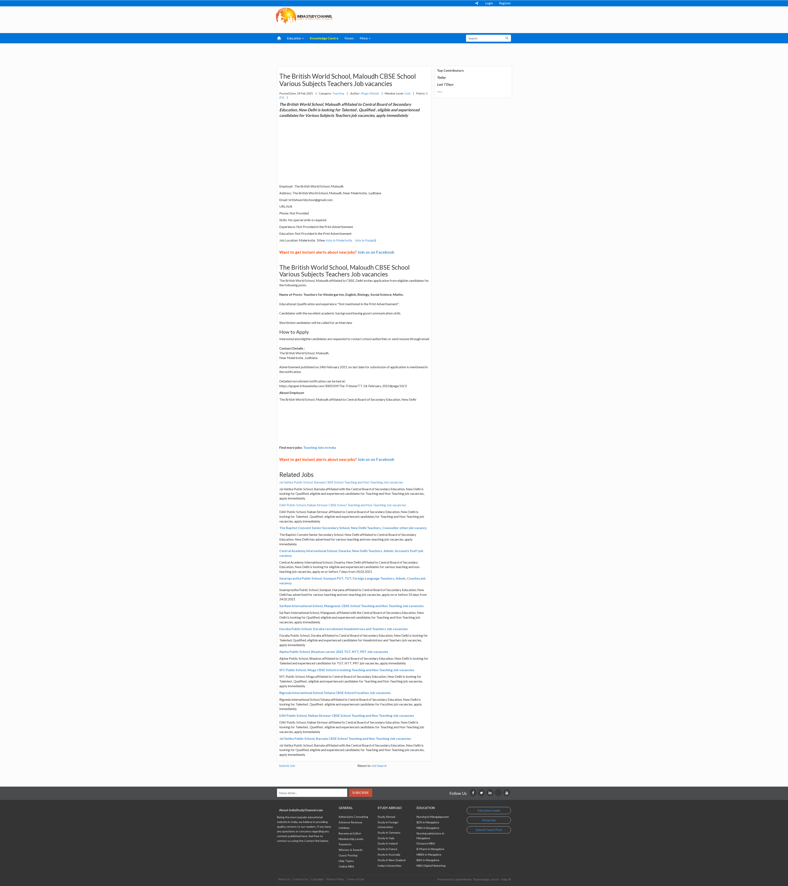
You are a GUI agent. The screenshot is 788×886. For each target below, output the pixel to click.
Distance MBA (426, 843)
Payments (345, 844)
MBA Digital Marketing (431, 865)
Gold (407, 93)
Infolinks (344, 828)
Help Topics (346, 861)
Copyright (317, 879)
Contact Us (300, 879)
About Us (284, 879)
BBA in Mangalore (428, 860)
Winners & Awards (351, 849)
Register (505, 3)
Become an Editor (350, 833)
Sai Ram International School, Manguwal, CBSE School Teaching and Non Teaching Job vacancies (351, 606)
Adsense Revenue (350, 822)
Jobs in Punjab (365, 240)
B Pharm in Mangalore (430, 849)
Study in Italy (386, 838)
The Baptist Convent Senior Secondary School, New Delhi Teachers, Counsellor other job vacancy (353, 528)
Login (489, 3)
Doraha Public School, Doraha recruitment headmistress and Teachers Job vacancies (343, 629)
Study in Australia (389, 854)
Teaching (338, 93)
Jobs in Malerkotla (339, 240)
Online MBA (346, 866)
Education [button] (294, 38)
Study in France (387, 849)
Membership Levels (351, 839)
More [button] (364, 38)
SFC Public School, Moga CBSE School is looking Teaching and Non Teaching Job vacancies (346, 670)
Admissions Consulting (353, 816)
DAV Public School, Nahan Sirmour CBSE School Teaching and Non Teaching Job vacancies (342, 505)
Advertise (489, 820)
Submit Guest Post (489, 830)
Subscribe (360, 792)
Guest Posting (348, 855)
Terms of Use (355, 879)
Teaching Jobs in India (319, 447)
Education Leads (488, 810)
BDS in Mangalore (428, 822)
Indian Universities (390, 865)
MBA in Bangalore (428, 828)
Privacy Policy (335, 879)
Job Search (379, 765)
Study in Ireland (388, 843)
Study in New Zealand (391, 860)
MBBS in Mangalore (429, 854)
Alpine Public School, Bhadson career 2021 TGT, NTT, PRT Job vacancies (333, 652)
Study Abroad (386, 816)
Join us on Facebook (375, 252)
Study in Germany (389, 832)
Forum (349, 38)
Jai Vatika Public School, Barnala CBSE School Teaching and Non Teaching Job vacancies (341, 482)
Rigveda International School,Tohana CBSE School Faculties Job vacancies (335, 693)
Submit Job (287, 765)
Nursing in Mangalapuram (433, 816)
